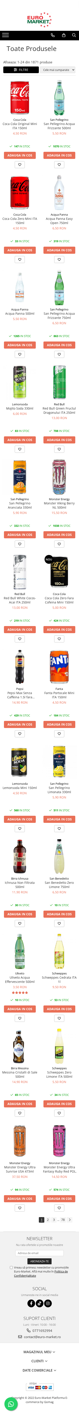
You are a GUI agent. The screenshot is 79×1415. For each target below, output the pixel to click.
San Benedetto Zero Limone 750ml (59, 884)
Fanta (59, 689)
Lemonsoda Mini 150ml (20, 788)
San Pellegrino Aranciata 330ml (20, 505)
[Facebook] (31, 1303)
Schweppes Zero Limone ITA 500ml (59, 1074)
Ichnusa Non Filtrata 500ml (20, 884)
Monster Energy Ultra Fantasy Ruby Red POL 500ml (59, 1169)
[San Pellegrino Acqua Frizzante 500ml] (59, 97)
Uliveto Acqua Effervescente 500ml (20, 979)
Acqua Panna (59, 215)
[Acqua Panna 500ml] (19, 287)
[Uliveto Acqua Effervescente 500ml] (19, 951)
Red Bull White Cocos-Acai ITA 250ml (20, 600)
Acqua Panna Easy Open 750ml (59, 221)
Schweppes (59, 973)
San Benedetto (59, 878)
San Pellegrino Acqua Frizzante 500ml (59, 126)
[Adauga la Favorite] (20, 164)
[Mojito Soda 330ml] (19, 382)
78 (63, 1220)
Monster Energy (59, 499)
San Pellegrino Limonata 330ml (59, 790)
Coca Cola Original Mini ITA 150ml (20, 126)
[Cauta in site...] (74, 35)
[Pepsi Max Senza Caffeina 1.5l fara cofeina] (19, 667)
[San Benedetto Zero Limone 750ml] (59, 856)
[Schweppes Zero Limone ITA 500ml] (59, 1046)
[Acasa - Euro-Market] (39, 19)
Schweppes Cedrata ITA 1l (59, 979)
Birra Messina (20, 1068)
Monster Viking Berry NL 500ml (59, 505)
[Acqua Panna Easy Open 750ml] (59, 192)
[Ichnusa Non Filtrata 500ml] (19, 856)
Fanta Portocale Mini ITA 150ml (59, 695)
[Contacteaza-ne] (53, 35)
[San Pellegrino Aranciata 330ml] (19, 477)
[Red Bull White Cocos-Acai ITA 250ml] (19, 572)
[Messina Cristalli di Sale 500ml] (19, 1046)
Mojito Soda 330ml (19, 408)
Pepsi (19, 689)
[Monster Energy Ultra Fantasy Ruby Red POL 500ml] (59, 1141)
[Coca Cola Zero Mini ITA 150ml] (19, 192)
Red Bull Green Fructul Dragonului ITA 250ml (59, 410)
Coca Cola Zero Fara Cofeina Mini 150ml (59, 600)
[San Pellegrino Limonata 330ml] (59, 761)
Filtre (22, 70)
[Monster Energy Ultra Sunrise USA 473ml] (19, 1141)
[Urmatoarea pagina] (69, 1220)
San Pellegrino (59, 120)
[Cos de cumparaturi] (63, 35)
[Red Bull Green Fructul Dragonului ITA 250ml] (59, 382)
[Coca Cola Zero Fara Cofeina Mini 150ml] (59, 572)
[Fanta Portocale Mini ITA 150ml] (59, 667)
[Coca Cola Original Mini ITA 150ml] (19, 97)
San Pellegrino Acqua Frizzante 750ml (59, 315)
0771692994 (42, 1330)
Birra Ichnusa (19, 878)
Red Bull (59, 404)
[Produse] (6, 36)
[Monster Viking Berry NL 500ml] (59, 477)
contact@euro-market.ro (42, 1337)
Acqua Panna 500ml (19, 313)
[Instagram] (48, 1303)
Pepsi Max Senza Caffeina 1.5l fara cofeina (19, 695)
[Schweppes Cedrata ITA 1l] (59, 951)
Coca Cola (19, 120)
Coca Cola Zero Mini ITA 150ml (19, 221)
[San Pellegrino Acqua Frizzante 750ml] (59, 287)
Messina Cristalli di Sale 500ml (19, 1074)
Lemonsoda (20, 404)
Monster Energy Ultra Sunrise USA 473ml (20, 1169)
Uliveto (19, 973)
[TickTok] (39, 1303)
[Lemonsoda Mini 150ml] (19, 761)
